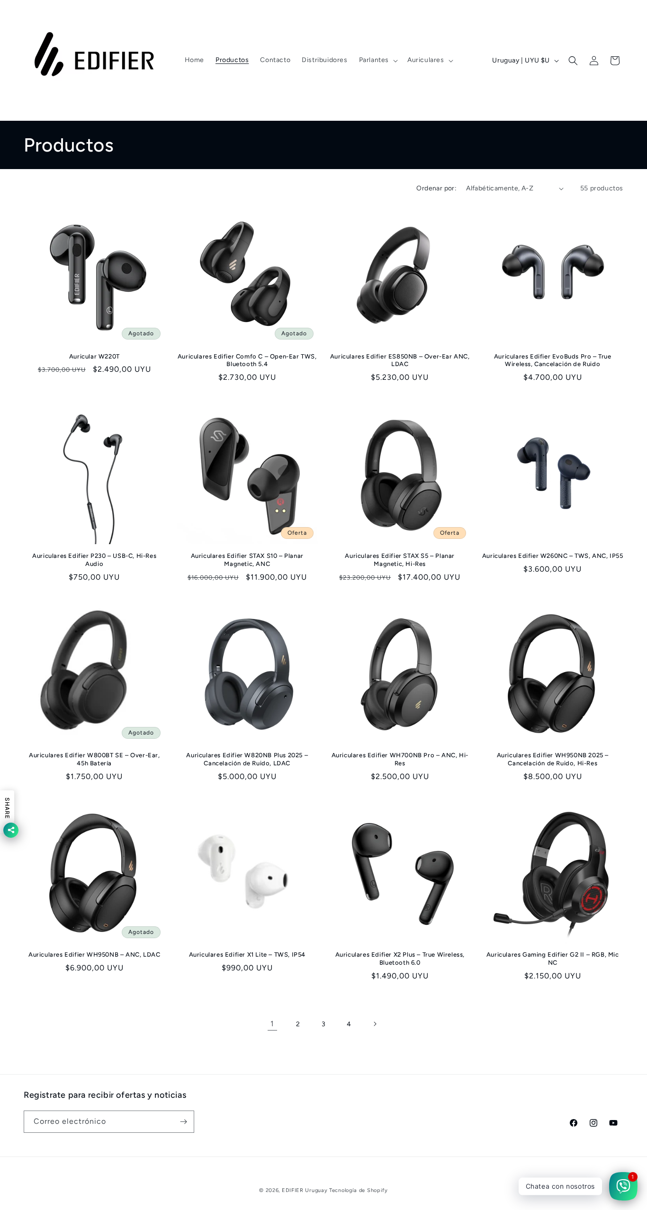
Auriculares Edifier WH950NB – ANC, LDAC (94, 954)
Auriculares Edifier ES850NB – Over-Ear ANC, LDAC (400, 360)
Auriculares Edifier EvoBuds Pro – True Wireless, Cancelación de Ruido (552, 360)
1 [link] (272, 1023)
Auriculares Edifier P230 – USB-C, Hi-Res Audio (94, 559)
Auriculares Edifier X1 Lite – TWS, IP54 (247, 954)
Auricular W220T (94, 356)
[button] (377, 60)
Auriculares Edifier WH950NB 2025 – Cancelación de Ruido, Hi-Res (553, 759)
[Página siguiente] (374, 1023)
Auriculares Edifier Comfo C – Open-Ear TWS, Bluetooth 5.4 (247, 360)
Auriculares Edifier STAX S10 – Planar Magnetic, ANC (247, 559)
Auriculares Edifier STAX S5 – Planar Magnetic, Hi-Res (400, 559)
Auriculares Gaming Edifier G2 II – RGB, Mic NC (552, 958)
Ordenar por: (436, 188)
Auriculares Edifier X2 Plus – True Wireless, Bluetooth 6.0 (400, 958)
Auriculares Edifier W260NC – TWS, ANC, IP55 (552, 555)
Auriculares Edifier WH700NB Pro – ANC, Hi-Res (400, 759)
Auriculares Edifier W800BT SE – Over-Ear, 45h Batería (94, 759)
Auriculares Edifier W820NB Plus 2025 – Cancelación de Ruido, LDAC (247, 759)
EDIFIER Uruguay (305, 1190)
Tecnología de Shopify (358, 1190)
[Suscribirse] (183, 1122)
